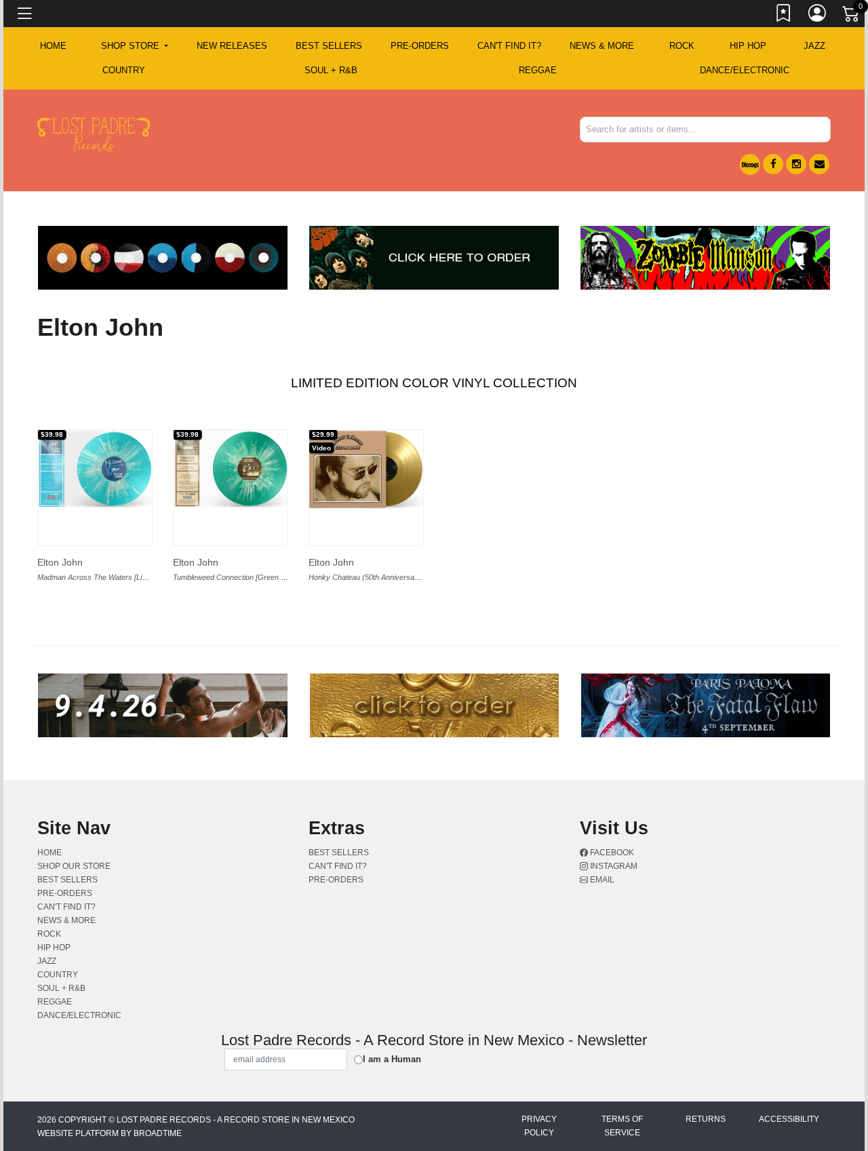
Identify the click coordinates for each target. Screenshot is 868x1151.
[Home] (93, 134)
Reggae (538, 70)
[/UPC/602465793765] (231, 469)
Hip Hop (748, 46)
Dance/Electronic (744, 70)
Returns (706, 1119)
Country (123, 70)
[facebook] (773, 164)
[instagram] (796, 164)
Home (49, 852)
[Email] (819, 164)
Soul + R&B (330, 70)
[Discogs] (750, 164)
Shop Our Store (74, 866)
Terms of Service (622, 1125)
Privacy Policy (539, 1125)
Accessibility (789, 1119)
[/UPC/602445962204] (366, 470)
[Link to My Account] (817, 15)
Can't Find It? (509, 46)
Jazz (814, 46)
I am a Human (392, 1059)
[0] (852, 16)
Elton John (60, 562)
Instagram (612, 866)
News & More (602, 46)
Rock (681, 46)
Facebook (611, 852)
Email (601, 879)
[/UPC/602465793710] (95, 469)
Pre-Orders (420, 46)
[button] (134, 46)
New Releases (232, 46)
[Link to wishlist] (783, 15)
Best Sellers (329, 46)
